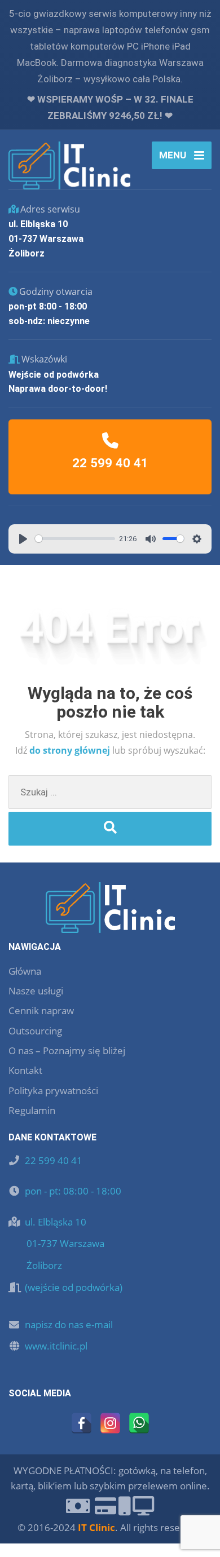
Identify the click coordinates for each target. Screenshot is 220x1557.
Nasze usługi (35, 990)
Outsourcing (35, 1030)
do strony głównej (70, 750)
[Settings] (197, 539)
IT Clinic (96, 1527)
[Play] (23, 539)
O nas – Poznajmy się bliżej (66, 1050)
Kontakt (25, 1070)
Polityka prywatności (53, 1090)
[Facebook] (81, 1423)
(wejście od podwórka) (73, 1287)
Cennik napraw (41, 1010)
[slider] (75, 538)
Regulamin (31, 1110)
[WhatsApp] (139, 1423)
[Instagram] (110, 1423)
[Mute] (151, 539)
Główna (24, 971)
